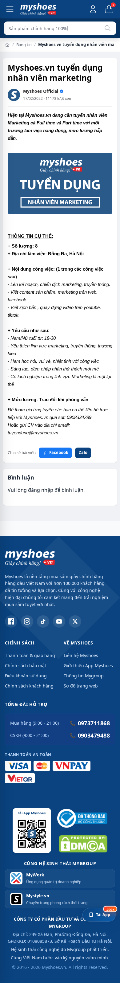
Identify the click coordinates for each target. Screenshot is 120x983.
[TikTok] (43, 621)
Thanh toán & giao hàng (30, 655)
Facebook (58, 452)
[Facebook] (11, 621)
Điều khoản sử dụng (26, 676)
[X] (75, 621)
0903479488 (90, 735)
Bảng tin (24, 44)
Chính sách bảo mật (25, 665)
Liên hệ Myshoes (81, 655)
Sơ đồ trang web (81, 686)
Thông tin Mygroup (84, 676)
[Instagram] (27, 621)
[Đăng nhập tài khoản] (93, 9)
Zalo (83, 452)
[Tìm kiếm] (107, 28)
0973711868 (90, 723)
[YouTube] (59, 621)
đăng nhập (40, 490)
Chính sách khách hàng (29, 686)
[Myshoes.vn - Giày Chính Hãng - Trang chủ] (38, 9)
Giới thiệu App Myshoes (88, 665)
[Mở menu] (9, 9)
